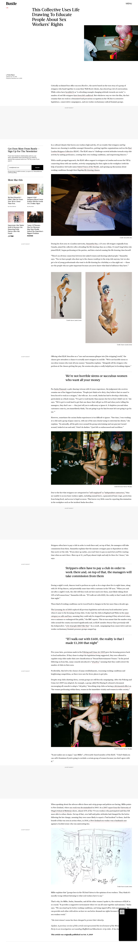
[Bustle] (11, 3)
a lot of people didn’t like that (77, 626)
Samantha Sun (92, 243)
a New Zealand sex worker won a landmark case (108, 820)
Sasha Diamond (60, 389)
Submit (37, 167)
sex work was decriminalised (81, 807)
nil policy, (95, 662)
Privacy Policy (13, 172)
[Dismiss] (134, 910)
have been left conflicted (83, 95)
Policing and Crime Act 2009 (93, 652)
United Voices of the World (87, 167)
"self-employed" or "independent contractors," (107, 492)
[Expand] (121, 910)
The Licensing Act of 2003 (61, 609)
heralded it (69, 92)
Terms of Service (38, 171)
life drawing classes (92, 170)
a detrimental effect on (122, 686)
